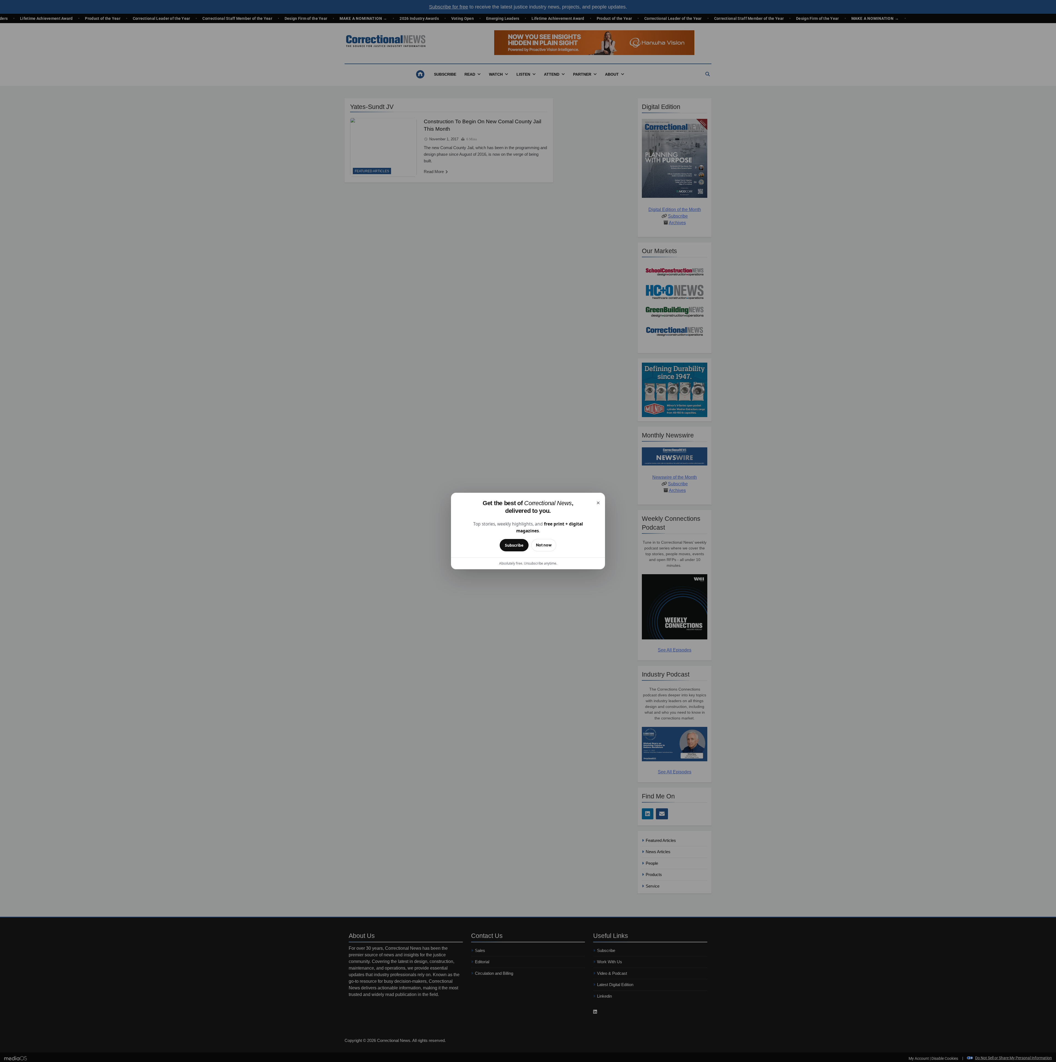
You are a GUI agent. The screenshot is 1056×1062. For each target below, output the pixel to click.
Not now (544, 545)
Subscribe (514, 545)
